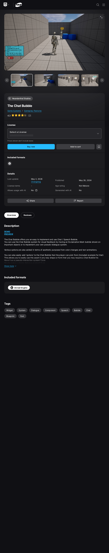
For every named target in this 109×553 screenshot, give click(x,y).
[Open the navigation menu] (104, 5)
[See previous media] (7, 80)
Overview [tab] (11, 215)
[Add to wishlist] (99, 146)
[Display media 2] (68, 80)
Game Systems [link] (14, 111)
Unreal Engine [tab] (21, 288)
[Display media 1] (45, 80)
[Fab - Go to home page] (18, 4)
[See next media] (102, 80)
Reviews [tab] (28, 215)
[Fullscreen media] (101, 17)
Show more (9, 266)
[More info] (36, 190)
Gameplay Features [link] (32, 111)
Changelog (36, 181)
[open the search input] (98, 5)
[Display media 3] (92, 80)
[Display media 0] (21, 80)
